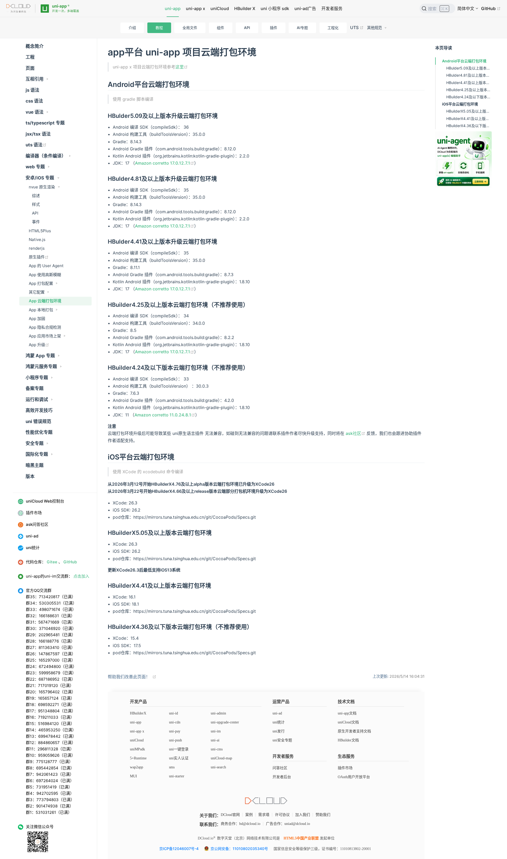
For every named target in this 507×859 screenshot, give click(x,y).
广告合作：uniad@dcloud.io (288, 824)
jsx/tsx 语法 (38, 134)
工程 (30, 57)
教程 (159, 27)
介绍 (132, 27)
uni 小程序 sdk (275, 8)
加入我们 (302, 815)
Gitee (52, 561)
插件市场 (345, 768)
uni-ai (215, 740)
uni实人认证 (179, 758)
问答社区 (280, 768)
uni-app (173, 8)
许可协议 (282, 815)
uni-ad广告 (305, 8)
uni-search (218, 767)
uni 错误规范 (38, 421)
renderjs (37, 248)
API (247, 27)
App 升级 (37, 344)
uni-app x (195, 8)
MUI (133, 776)
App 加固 (37, 318)
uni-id (173, 713)
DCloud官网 (230, 815)
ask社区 (353, 433)
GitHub (489, 8)
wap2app (136, 767)
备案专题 (35, 388)
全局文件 (189, 27)
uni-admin (218, 713)
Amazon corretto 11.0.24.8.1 (162, 414)
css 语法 (34, 101)
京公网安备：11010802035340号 (239, 848)
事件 (36, 221)
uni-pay (174, 731)
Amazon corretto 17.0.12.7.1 (162, 163)
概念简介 (35, 46)
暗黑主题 (35, 465)
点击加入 (81, 576)
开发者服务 (331, 8)
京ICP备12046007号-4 (179, 848)
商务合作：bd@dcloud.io (240, 824)
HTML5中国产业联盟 (301, 838)
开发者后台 (282, 777)
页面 (30, 68)
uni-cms (217, 749)
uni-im (216, 731)
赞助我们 (323, 815)
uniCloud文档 (348, 722)
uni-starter (176, 776)
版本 (30, 476)
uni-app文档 (347, 713)
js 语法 (32, 90)
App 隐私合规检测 (45, 327)
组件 (220, 27)
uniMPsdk (137, 749)
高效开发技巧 (39, 410)
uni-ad (277, 713)
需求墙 (263, 815)
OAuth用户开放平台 (354, 777)
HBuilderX (138, 713)
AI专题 (302, 27)
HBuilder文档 (348, 740)
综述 (36, 195)
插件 (273, 27)
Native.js (37, 239)
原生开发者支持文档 (354, 731)
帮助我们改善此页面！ (129, 676)
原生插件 (37, 256)
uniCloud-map (221, 758)
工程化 (333, 27)
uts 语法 (34, 144)
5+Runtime (138, 758)
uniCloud (219, 8)
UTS (355, 27)
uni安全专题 (282, 740)
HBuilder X (244, 8)
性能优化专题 (39, 432)
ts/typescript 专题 (45, 123)
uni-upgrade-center (225, 722)
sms (172, 767)
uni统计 (279, 722)
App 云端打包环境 (45, 300)
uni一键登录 (179, 749)
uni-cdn (174, 722)
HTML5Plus (40, 230)
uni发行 (279, 731)
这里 (179, 66)
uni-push (175, 740)
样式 (36, 204)
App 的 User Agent (46, 265)
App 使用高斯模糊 (45, 274)
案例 (249, 815)
